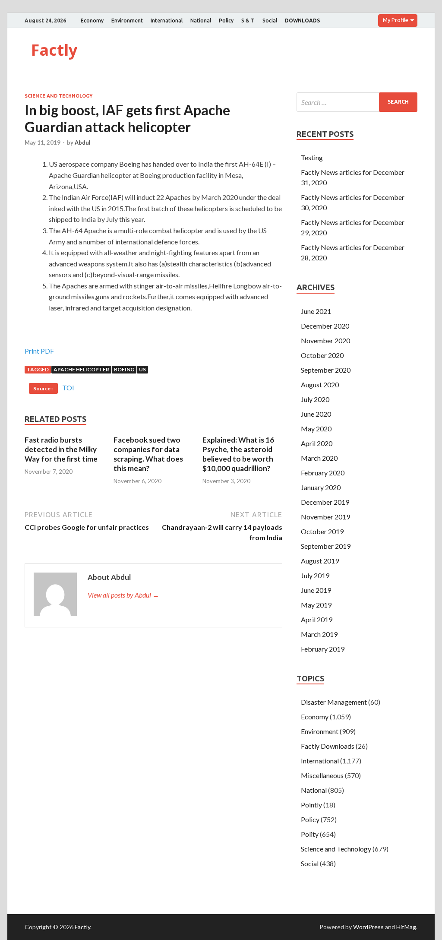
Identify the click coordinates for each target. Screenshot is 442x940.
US (142, 369)
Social (269, 20)
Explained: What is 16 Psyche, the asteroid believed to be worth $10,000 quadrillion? (238, 454)
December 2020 (325, 326)
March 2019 (319, 634)
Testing (312, 157)
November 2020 (325, 340)
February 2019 (322, 649)
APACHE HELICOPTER (81, 369)
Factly (54, 49)
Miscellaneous (322, 775)
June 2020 (316, 414)
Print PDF (39, 351)
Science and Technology (58, 95)
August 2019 (320, 561)
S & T (248, 20)
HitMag (406, 927)
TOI (68, 387)
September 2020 (325, 370)
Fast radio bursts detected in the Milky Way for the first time (61, 449)
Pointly (311, 805)
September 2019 (325, 546)
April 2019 (316, 619)
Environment (127, 20)
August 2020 (320, 384)
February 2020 (322, 472)
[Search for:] (357, 102)
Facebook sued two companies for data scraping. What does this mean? (148, 454)
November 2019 (325, 517)
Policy (226, 20)
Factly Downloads (327, 746)
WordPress (368, 927)
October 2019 (322, 531)
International (167, 20)
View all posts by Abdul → (123, 595)
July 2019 (315, 575)
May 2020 (316, 428)
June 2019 (316, 590)
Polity (310, 834)
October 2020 (322, 355)
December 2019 (325, 502)
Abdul (83, 142)
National (200, 20)
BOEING (124, 369)
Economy (92, 20)
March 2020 (319, 458)
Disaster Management (334, 702)
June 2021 (316, 311)
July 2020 (315, 399)
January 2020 (321, 487)
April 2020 (316, 443)
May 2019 (316, 605)
